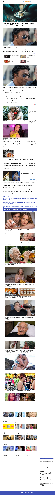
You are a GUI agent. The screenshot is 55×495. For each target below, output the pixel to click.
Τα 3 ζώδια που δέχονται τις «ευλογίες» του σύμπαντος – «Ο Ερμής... (8, 453)
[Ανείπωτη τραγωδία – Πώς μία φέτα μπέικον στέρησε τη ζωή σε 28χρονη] (8, 153)
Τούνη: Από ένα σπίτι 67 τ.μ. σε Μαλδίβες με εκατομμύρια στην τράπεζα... (31, 431)
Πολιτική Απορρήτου (26, 492)
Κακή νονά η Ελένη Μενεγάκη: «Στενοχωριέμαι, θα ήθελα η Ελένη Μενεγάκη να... (31, 453)
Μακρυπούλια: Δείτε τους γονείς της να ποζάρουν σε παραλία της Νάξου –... (31, 442)
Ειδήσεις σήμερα (7, 196)
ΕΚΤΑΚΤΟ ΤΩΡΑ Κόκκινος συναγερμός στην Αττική (11, 204)
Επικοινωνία (32, 492)
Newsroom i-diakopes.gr (7, 47)
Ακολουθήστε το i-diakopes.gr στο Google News (16, 209)
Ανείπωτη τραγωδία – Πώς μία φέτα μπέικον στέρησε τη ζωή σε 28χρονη (26, 151)
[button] (20, 13)
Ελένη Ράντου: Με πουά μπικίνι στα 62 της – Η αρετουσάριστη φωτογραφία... (20, 453)
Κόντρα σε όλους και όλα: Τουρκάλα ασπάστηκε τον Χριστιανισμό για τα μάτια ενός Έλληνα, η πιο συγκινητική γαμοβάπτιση (20, 199)
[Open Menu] (3, 1)
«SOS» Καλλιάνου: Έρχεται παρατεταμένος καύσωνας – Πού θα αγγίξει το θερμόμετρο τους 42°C (19, 200)
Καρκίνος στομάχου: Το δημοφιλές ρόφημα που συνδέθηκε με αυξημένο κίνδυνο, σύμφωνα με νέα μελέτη (20, 207)
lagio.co (34, 493)
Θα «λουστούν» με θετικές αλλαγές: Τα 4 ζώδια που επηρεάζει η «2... (7, 431)
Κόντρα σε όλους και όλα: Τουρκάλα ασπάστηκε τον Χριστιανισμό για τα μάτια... (7, 418)
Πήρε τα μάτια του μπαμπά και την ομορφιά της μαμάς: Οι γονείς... (19, 431)
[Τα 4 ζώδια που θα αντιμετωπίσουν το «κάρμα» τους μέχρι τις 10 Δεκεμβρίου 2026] (8, 437)
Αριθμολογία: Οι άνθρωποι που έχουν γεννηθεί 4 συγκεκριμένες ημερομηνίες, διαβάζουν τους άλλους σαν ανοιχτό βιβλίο (19, 203)
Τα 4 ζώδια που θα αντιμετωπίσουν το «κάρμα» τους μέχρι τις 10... (8, 442)
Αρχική (22, 492)
